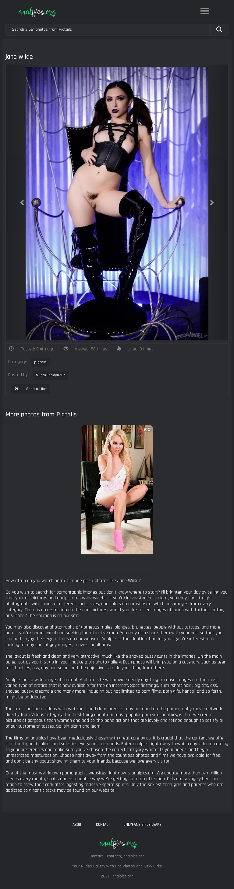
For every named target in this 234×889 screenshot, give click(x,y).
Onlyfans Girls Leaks (142, 824)
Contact (103, 824)
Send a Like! (36, 389)
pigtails (40, 362)
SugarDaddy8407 (50, 375)
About (78, 824)
